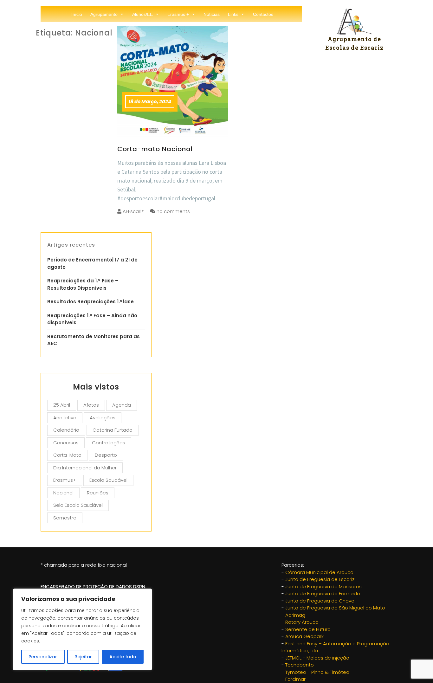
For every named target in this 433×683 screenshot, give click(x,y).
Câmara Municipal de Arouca (319, 572)
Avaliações (102, 417)
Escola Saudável (108, 480)
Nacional (63, 492)
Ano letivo (64, 417)
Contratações (108, 442)
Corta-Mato (67, 455)
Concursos (66, 442)
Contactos (263, 14)
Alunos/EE (142, 14)
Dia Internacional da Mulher (85, 467)
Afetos (91, 405)
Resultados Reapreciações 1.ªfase (90, 301)
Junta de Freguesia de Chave (319, 600)
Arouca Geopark (304, 636)
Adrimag (295, 615)
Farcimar (295, 679)
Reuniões (97, 492)
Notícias (212, 14)
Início (76, 14)
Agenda (121, 405)
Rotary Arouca (302, 622)
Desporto (106, 455)
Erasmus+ (64, 480)
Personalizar (43, 657)
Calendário (66, 430)
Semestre (64, 517)
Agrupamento (104, 14)
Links (233, 14)
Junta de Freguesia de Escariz (319, 579)
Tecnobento (299, 664)
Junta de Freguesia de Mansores (323, 586)
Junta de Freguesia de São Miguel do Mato (335, 607)
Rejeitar (83, 657)
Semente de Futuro (308, 629)
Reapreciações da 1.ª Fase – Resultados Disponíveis (82, 284)
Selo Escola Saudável (78, 505)
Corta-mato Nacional (155, 149)
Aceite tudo (122, 657)
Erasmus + (178, 14)
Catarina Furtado (112, 430)
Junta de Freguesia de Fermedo (322, 593)
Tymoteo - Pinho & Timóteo (317, 672)
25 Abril (61, 405)
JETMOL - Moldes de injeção (317, 657)
